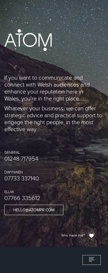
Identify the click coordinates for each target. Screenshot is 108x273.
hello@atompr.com (33, 210)
